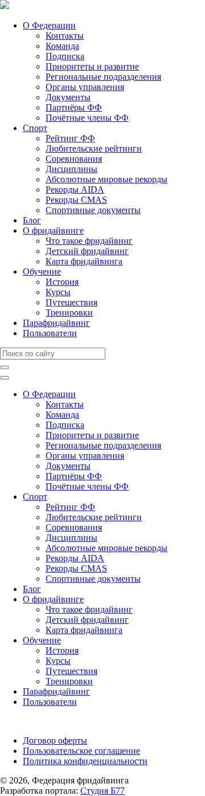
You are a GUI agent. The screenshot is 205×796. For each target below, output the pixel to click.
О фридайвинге (53, 230)
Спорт (35, 128)
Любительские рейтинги (94, 148)
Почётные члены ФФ (87, 118)
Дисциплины (71, 169)
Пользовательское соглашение (81, 751)
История (62, 282)
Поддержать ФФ (32, 721)
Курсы (58, 292)
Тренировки (69, 312)
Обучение (42, 271)
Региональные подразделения (103, 76)
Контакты (65, 35)
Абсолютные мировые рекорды (106, 179)
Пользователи (50, 333)
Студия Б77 (102, 790)
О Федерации (49, 25)
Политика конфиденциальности (85, 761)
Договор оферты (55, 740)
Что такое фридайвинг (89, 241)
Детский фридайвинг (87, 251)
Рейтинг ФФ (70, 138)
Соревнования (74, 159)
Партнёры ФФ (74, 107)
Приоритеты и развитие (92, 66)
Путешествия (71, 302)
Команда (62, 46)
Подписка (65, 56)
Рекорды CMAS (76, 200)
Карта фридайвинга (84, 261)
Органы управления (85, 87)
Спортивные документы (93, 210)
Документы (68, 97)
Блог (32, 220)
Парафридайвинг (56, 323)
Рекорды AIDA (75, 189)
